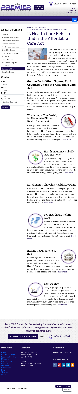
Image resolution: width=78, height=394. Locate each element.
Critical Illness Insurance (10, 41)
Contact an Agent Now (23, 336)
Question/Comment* (8, 99)
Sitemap (4, 372)
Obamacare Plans (8, 69)
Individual (5, 56)
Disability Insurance (9, 44)
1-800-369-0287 (69, 3)
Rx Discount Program (9, 63)
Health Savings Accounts (10, 53)
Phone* (3, 87)
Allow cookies (63, 386)
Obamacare (5, 366)
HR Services (6, 368)
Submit (5, 107)
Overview (5, 34)
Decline (67, 390)
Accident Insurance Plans (10, 37)
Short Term (6, 66)
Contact (4, 374)
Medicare (5, 359)
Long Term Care (7, 59)
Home (3, 352)
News (74, 8)
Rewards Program (39, 7)
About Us (72, 10)
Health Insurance (8, 355)
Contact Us (71, 13)
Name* (3, 81)
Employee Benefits (8, 357)
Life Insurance (6, 361)
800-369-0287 (62, 336)
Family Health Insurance (10, 47)
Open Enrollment (8, 72)
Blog (3, 370)
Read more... (67, 139)
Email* (3, 93)
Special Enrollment (8, 50)
